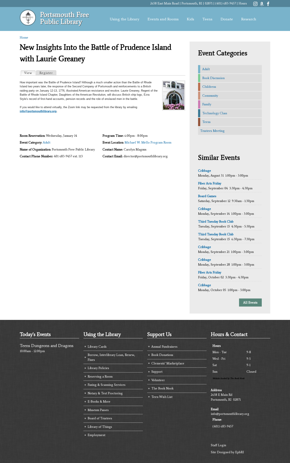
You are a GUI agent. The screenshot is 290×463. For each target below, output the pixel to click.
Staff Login (218, 445)
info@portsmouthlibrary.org (38, 111)
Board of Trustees (100, 418)
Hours (243, 3)
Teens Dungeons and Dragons (46, 345)
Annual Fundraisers (164, 347)
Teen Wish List (161, 397)
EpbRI (239, 452)
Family (206, 104)
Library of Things (100, 427)
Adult (46, 142)
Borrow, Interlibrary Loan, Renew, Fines (111, 357)
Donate (227, 19)
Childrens (209, 87)
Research (248, 19)
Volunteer (158, 380)
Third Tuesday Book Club (216, 221)
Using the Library (124, 19)
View (29, 73)
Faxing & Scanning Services (106, 385)
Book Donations (162, 355)
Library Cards (97, 347)
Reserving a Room (100, 376)
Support (156, 372)
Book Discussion (213, 78)
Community (210, 96)
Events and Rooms (163, 19)
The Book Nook (162, 388)
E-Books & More (99, 401)
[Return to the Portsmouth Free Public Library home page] (28, 23)
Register (46, 73)
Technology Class (214, 113)
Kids (190, 19)
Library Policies (98, 368)
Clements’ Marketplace (167, 363)
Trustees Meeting (212, 131)
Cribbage (204, 171)
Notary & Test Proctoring (105, 393)
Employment (96, 435)
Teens (207, 19)
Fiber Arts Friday (209, 183)
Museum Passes (98, 410)
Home (24, 37)
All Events (250, 302)
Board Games (207, 196)
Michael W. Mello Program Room (148, 142)
